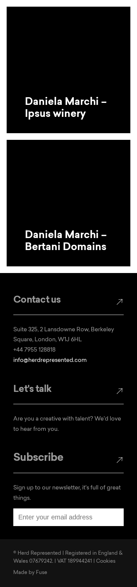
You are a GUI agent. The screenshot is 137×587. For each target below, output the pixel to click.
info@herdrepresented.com (50, 360)
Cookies (105, 561)
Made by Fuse (30, 572)
